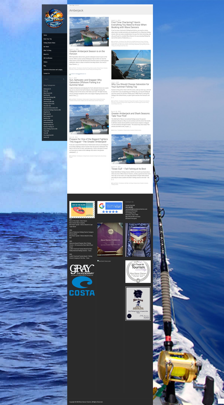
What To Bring (47, 50)
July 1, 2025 (115, 82)
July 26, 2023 (73, 137)
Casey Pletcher (73, 68)
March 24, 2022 (116, 111)
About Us (46, 54)
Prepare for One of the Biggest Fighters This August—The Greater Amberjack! (88, 140)
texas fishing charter (49, 129)
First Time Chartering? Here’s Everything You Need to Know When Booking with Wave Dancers (129, 25)
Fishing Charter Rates (49, 43)
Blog (45, 66)
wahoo (45, 137)
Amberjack (46, 89)
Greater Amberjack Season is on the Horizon (87, 52)
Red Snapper (47, 116)
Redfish (46, 118)
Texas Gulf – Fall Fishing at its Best (128, 168)
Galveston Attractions (50, 108)
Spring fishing (47, 124)
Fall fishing (46, 99)
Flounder (46, 106)
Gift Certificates (48, 58)
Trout (45, 131)
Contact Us (47, 73)
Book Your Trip (48, 39)
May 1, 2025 (73, 78)
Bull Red (46, 95)
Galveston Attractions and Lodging (53, 69)
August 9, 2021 (116, 166)
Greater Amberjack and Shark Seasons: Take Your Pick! (130, 114)
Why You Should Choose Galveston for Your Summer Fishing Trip (130, 85)
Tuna (45, 133)
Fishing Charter (48, 103)
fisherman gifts (48, 101)
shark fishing (47, 120)
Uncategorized (48, 135)
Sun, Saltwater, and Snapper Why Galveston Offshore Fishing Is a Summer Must (85, 82)
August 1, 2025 (116, 20)
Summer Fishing (48, 127)
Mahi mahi (46, 114)
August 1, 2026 (74, 49)
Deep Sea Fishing (48, 97)
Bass (45, 91)
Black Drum (47, 93)
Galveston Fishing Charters (51, 110)
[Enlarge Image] (89, 31)
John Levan (115, 130)
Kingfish (46, 112)
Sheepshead (47, 122)
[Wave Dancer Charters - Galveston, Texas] (54, 19)
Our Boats (46, 46)
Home (45, 35)
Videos (45, 62)
